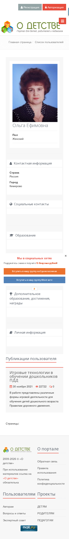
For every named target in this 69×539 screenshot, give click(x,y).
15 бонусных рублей (46, 263)
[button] (34, 258)
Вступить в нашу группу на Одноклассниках (34, 271)
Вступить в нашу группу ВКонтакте (34, 280)
